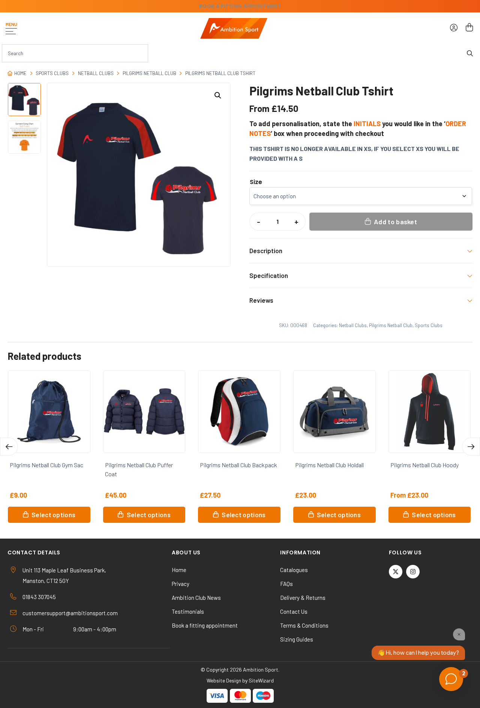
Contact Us (294, 611)
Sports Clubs (52, 73)
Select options (53, 514)
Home (20, 73)
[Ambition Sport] (233, 28)
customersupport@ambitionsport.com (70, 613)
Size (256, 182)
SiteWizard (261, 680)
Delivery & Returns (303, 597)
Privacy (180, 583)
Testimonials (188, 611)
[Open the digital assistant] (451, 679)
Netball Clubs (96, 73)
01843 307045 (39, 596)
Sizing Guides (296, 639)
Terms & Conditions (304, 625)
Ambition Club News (196, 597)
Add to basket (395, 221)
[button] (218, 95)
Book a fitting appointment (205, 625)
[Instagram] (413, 571)
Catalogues (294, 569)
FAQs (286, 583)
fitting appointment (240, 6)
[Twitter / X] (395, 571)
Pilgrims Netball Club (149, 73)
